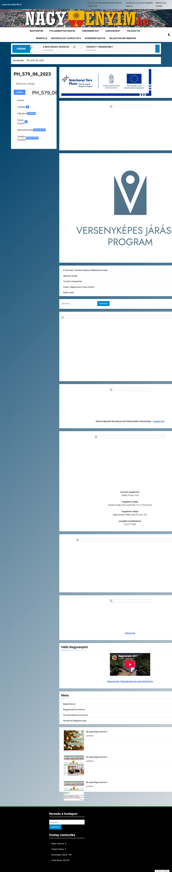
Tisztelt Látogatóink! (72, 281)
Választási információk (122, 38)
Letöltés (19, 92)
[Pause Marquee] (157, 49)
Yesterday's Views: (59, 855)
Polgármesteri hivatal (63, 31)
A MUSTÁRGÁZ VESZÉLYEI (56, 47)
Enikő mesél (68, 292)
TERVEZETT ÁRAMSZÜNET (99, 47)
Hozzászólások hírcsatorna (75, 715)
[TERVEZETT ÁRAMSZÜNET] (78, 50)
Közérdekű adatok (95, 38)
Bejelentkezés (69, 704)
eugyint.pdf (158, 421)
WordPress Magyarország (74, 720)
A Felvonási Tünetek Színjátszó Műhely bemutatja (85, 270)
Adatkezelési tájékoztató (66, 38)
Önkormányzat (90, 31)
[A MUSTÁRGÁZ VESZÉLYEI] (35, 50)
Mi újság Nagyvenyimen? (97, 732)
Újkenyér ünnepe (70, 276)
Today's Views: (58, 849)
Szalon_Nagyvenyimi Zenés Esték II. (79, 287)
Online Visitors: (58, 843)
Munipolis (41, 38)
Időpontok (130, 633)
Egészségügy (113, 31)
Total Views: (57, 860)
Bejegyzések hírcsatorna (74, 709)
